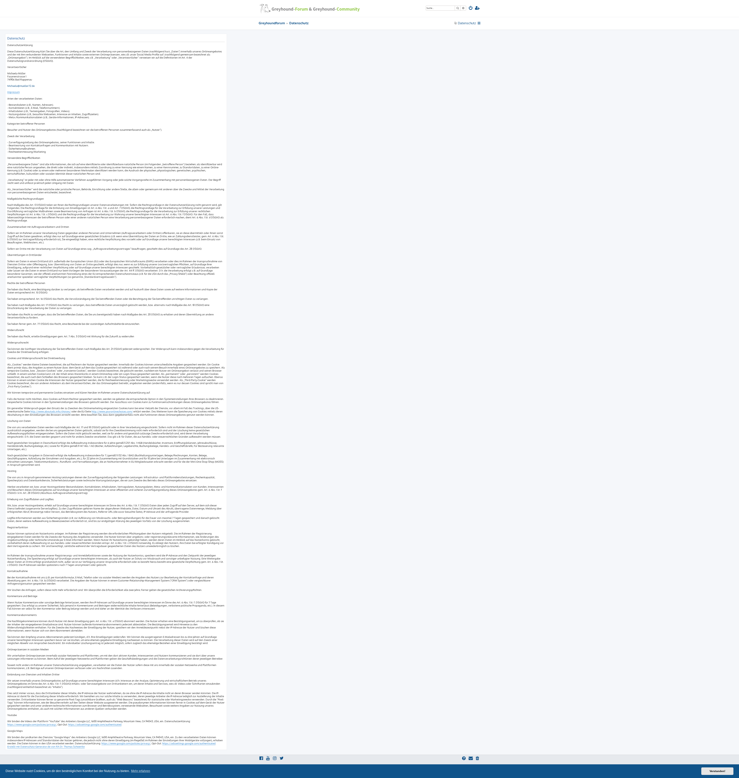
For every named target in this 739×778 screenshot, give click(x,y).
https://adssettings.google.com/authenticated (94, 724)
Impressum (13, 92)
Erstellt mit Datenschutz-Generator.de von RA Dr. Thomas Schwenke (46, 746)
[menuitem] (470, 8)
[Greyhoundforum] (309, 8)
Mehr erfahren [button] (140, 771)
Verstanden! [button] (717, 771)
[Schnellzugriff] (479, 23)
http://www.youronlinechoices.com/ (112, 411)
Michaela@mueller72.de (21, 85)
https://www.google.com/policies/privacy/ (31, 724)
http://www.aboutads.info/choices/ (50, 411)
